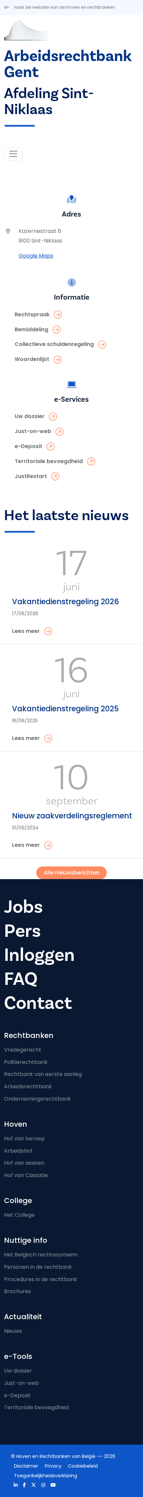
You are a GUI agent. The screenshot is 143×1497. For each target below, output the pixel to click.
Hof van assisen (24, 1163)
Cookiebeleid (83, 1466)
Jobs (23, 907)
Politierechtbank (26, 1062)
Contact (38, 1003)
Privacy (53, 1466)
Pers (22, 931)
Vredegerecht (22, 1050)
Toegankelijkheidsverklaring (45, 1475)
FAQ (21, 979)
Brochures (17, 1291)
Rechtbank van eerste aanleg (43, 1074)
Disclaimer (26, 1466)
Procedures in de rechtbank (40, 1279)
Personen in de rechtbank (38, 1267)
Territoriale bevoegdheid (36, 1407)
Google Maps (36, 256)
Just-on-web (21, 1383)
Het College (19, 1215)
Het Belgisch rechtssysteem (40, 1254)
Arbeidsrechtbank (28, 1086)
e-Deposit (17, 1395)
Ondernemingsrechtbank (37, 1099)
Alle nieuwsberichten (71, 872)
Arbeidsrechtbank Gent (67, 64)
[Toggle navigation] (13, 153)
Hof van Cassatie (26, 1175)
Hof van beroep (24, 1138)
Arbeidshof (18, 1151)
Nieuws (13, 1331)
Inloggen (39, 955)
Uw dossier (18, 1371)
